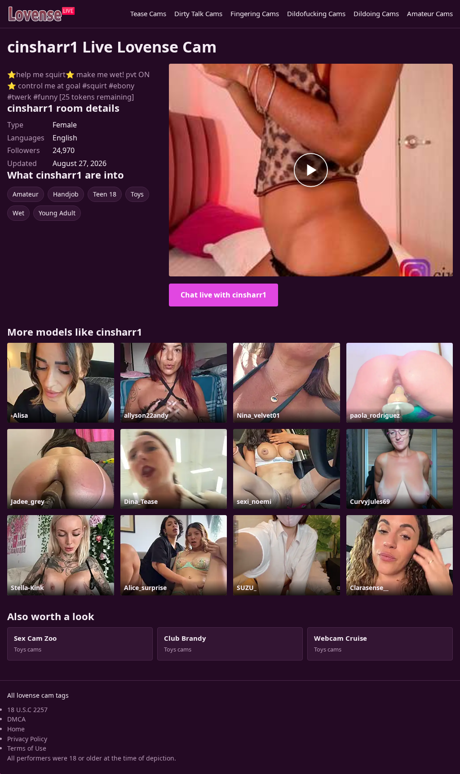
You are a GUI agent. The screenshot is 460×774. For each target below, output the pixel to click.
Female (65, 125)
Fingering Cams (254, 13)
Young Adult (57, 213)
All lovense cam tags (38, 695)
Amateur (26, 194)
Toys (137, 194)
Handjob (66, 194)
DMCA (16, 719)
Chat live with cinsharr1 (223, 295)
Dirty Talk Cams (198, 13)
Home (16, 729)
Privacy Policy (27, 739)
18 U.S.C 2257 (27, 709)
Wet (18, 213)
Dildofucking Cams (316, 13)
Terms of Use (26, 748)
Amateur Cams (430, 13)
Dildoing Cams (376, 13)
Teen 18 (104, 194)
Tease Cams (148, 13)
